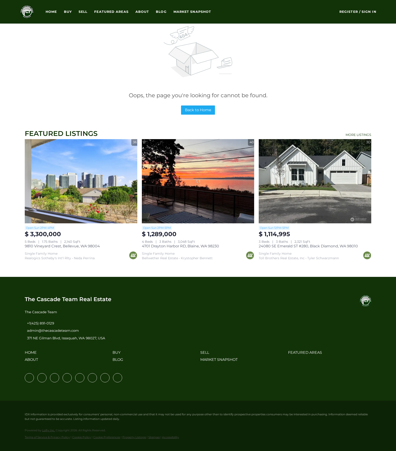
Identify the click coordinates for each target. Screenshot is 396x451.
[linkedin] (42, 377)
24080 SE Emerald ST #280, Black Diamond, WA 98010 (308, 246)
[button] (27, 12)
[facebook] (29, 377)
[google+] (117, 377)
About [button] (142, 12)
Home (51, 12)
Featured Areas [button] (111, 12)
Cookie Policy (81, 437)
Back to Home (198, 110)
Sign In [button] (369, 12)
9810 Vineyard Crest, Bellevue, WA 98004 (62, 246)
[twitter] (54, 377)
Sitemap (154, 437)
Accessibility (170, 437)
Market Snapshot (192, 12)
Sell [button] (83, 12)
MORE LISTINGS (358, 135)
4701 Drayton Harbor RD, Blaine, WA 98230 (180, 246)
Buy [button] (68, 12)
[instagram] (79, 377)
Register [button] (348, 12)
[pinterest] (105, 377)
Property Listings (134, 437)
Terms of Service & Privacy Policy (47, 437)
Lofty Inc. (48, 430)
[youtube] (92, 377)
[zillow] (67, 377)
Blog (161, 12)
